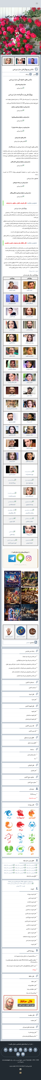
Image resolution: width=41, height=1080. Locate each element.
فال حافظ (33, 981)
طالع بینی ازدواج (32, 742)
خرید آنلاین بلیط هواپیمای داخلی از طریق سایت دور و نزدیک (21, 965)
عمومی (28, 642)
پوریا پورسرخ (29, 482)
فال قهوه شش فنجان (30, 719)
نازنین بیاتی (29, 382)
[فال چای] (29, 613)
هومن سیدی (12, 421)
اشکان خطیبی (12, 395)
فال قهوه (34, 711)
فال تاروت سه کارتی (31, 909)
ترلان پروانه (29, 534)
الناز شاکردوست (12, 382)
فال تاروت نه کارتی (31, 925)
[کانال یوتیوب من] (23, 1054)
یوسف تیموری (29, 504)
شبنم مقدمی (12, 504)
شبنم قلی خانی (29, 496)
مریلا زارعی (12, 329)
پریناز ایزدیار (12, 482)
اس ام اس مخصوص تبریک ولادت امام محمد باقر (24, 671)
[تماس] (15, 1050)
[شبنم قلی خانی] (8, 61)
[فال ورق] (12, 613)
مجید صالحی (12, 290)
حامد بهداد (29, 421)
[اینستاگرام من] (20, 1050)
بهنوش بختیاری (12, 369)
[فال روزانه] (12, 579)
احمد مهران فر (12, 303)
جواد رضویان (29, 434)
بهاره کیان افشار (29, 342)
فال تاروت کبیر (32, 898)
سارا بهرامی (12, 461)
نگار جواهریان (12, 512)
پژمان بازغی (29, 329)
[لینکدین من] (18, 1054)
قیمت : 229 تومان (20, 883)
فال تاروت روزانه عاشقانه (29, 936)
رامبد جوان (12, 356)
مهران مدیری (12, 474)
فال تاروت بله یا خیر (31, 940)
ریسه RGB (33, 794)
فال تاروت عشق (32, 932)
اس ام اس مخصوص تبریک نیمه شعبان (26, 675)
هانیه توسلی (29, 316)
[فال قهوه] (29, 596)
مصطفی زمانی (29, 303)
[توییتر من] (10, 1050)
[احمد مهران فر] (32, 61)
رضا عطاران (12, 448)
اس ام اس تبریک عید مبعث (29, 656)
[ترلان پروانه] (20, 61)
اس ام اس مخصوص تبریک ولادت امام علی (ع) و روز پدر (22, 668)
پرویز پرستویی (29, 356)
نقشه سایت (12, 1066)
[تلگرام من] (30, 1050)
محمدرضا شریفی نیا (12, 408)
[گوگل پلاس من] (6, 1050)
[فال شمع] (12, 596)
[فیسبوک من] (25, 1050)
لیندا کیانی (12, 316)
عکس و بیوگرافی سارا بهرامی (21, 16)
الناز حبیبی (12, 521)
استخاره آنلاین (32, 687)
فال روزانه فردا (32, 1032)
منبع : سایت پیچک (33, 271)
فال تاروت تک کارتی (31, 905)
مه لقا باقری (12, 342)
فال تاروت (33, 944)
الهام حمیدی (29, 543)
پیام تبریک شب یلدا (31, 993)
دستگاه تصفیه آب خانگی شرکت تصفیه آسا (25, 956)
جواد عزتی (29, 395)
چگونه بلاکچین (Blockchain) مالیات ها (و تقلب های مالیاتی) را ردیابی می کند (21, 961)
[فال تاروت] (29, 579)
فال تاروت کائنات (31, 901)
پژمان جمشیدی (29, 512)
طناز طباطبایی (12, 434)
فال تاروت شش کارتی (30, 921)
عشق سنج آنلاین (32, 782)
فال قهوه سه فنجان (31, 715)
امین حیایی (29, 290)
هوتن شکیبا (29, 448)
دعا (35, 758)
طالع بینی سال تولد (31, 876)
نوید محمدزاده (29, 474)
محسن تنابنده (12, 496)
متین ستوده (29, 369)
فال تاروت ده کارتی (31, 928)
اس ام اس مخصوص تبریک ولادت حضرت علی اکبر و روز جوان (21, 664)
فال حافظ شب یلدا (31, 989)
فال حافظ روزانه (32, 985)
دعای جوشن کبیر (31, 754)
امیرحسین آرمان (12, 543)
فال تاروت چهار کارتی (30, 913)
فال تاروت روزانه (31, 894)
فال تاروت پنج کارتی (31, 917)
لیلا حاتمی (12, 534)
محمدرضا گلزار (29, 461)
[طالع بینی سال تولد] (20, 869)
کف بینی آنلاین (32, 731)
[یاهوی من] (35, 1050)
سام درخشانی (29, 521)
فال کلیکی (33, 770)
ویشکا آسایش (29, 408)
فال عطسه (33, 1020)
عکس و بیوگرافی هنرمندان (29, 1036)
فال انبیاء (33, 699)
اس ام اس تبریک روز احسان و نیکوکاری (26, 660)
